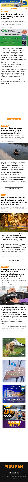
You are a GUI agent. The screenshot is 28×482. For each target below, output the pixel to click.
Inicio (3, 476)
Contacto (14, 478)
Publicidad (23, 476)
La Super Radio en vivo (13, 476)
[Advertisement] (14, 103)
